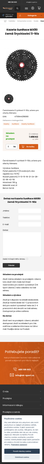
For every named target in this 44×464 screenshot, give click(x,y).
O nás (6, 391)
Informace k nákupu (13, 405)
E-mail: (6, 224)
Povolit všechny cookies (22, 451)
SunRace (15, 124)
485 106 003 (12, 2)
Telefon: (6, 217)
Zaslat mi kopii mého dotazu (14, 259)
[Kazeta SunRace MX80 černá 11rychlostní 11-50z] (22, 65)
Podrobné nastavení (19, 445)
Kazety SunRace (28, 124)
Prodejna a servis (11, 412)
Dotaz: (5, 230)
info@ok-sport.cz (31, 2)
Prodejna (7, 398)
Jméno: (6, 210)
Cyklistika (12, 21)
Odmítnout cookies (22, 457)
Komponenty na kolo (24, 21)
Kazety (36, 21)
